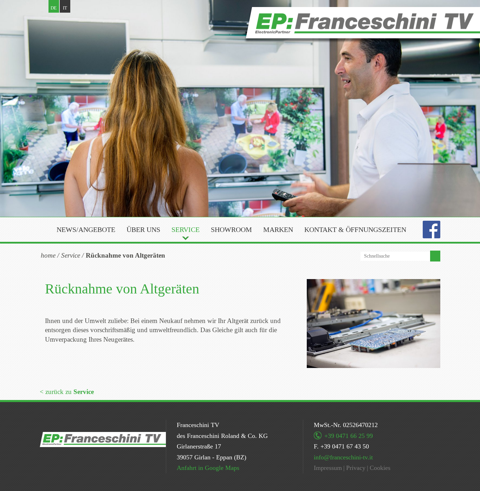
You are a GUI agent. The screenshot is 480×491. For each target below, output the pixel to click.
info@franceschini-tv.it (343, 457)
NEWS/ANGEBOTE (86, 229)
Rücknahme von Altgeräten (125, 255)
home (48, 255)
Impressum (328, 467)
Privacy (355, 467)
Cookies (380, 467)
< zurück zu (67, 391)
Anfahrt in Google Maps (208, 467)
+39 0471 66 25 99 (348, 435)
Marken (278, 229)
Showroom (231, 229)
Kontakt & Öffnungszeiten (355, 229)
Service (185, 229)
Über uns (143, 229)
